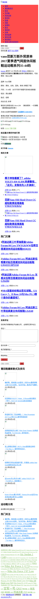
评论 (3, 328)
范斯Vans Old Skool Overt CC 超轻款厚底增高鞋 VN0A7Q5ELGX (20, 223)
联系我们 (8, 39)
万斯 (11, 128)
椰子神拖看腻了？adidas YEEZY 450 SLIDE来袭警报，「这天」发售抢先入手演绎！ (21, 181)
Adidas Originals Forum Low (29, 552)
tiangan (3, 71)
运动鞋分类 (5, 509)
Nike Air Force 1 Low (19, 569)
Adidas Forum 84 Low (19, 550)
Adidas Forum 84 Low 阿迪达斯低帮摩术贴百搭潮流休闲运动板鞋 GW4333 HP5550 (19, 261)
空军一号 (13, 588)
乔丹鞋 (7, 13)
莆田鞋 (9, 592)
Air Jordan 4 (33, 557)
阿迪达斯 (8, 16)
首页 (6, 6)
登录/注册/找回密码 (11, 42)
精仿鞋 (26, 589)
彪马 (6, 27)
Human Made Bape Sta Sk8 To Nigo (17, 561)
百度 (24, 595)
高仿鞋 (31, 592)
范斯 (6, 23)
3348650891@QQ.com (19, 118)
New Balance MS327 (11, 564)
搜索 (21, 48)
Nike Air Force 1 (17, 566)
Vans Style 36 (29, 585)
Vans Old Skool (16, 585)
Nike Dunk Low (20, 581)
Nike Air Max (11, 574)
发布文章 (8, 37)
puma (30, 583)
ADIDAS (6, 550)
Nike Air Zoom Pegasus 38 (19, 578)
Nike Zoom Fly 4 (21, 583)
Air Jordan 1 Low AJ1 (13, 557)
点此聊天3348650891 (25, 112)
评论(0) (24, 71)
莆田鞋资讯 (9, 8)
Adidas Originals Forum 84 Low (12, 552)
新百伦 (7, 18)
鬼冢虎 (7, 30)
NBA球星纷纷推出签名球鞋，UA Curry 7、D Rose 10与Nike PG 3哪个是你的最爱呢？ (19, 294)
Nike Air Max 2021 (9, 576)
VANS (7, 128)
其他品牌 (8, 35)
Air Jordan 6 (5, 559)
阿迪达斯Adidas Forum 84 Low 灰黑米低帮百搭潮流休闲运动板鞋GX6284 (19, 277)
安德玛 (7, 25)
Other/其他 (14, 51)
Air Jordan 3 (24, 557)
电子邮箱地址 (6, 349)
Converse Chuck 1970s (18, 560)
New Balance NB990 (26, 563)
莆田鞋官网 (10, 595)
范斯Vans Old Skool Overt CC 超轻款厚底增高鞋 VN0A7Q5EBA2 (20, 202)
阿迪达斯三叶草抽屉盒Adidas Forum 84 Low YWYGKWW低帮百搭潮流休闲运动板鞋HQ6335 (19, 245)
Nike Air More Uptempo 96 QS (23, 576)
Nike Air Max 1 (21, 574)
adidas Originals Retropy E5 (10, 554)
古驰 (6, 32)
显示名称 (4, 345)
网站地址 (4, 355)
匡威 (6, 20)
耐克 (6, 11)
